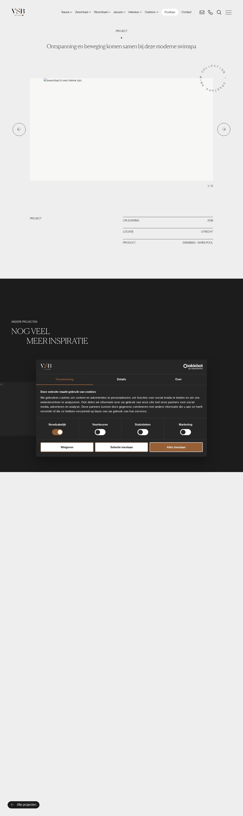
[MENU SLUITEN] (229, 12)
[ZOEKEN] (219, 12)
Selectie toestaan (121, 447)
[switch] (100, 432)
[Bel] (210, 12)
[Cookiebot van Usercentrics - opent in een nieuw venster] (186, 367)
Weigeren (67, 447)
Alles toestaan (176, 447)
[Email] (202, 12)
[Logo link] (18, 12)
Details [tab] (121, 379)
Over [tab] (178, 379)
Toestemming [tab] (64, 379)
